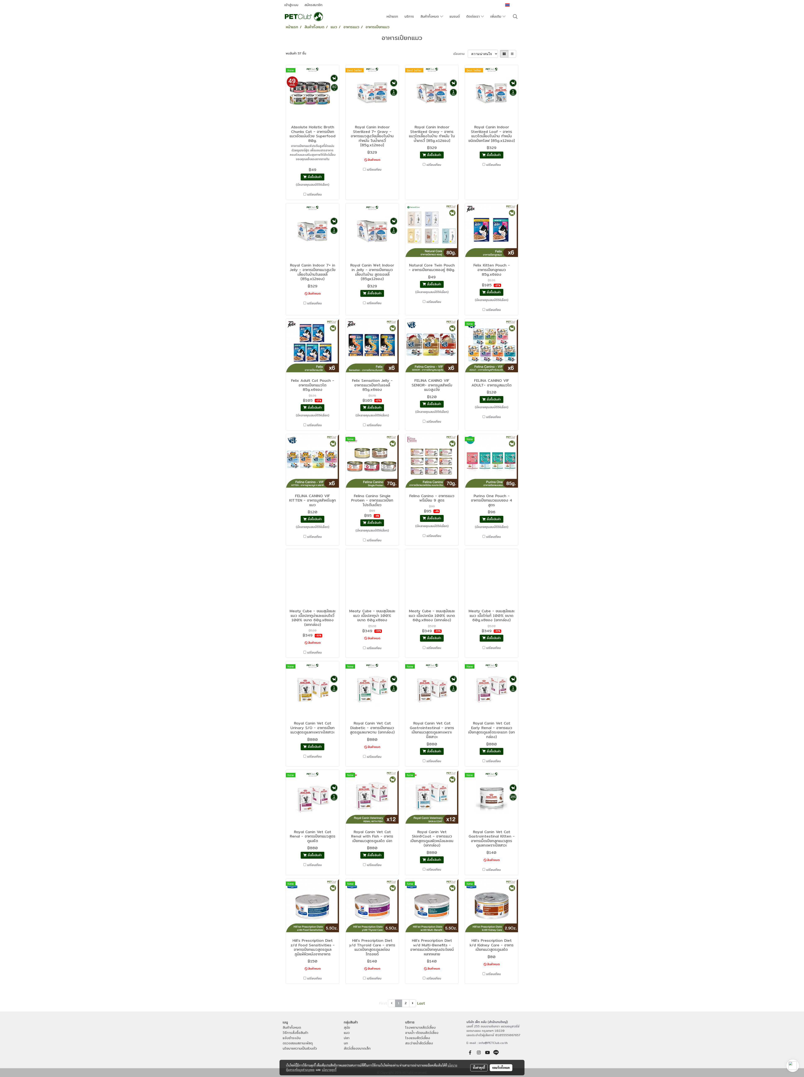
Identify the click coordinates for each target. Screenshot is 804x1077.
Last (421, 1003)
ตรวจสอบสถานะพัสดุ (298, 1043)
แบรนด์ (455, 16)
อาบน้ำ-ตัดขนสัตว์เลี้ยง (421, 1032)
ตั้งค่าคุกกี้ (479, 1067)
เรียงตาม (460, 54)
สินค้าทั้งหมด (430, 16)
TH (513, 5)
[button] (515, 17)
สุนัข (347, 1027)
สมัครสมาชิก (313, 5)
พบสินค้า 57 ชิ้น (296, 53)
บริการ (409, 16)
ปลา (346, 1038)
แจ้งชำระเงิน (292, 1038)
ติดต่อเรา (473, 16)
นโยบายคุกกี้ (329, 1070)
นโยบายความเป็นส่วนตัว (300, 1048)
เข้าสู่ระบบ (291, 5)
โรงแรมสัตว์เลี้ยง (417, 1038)
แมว (347, 1032)
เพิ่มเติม (496, 16)
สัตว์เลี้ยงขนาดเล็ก (357, 1048)
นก (346, 1043)
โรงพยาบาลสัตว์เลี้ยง (420, 1027)
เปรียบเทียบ (314, 194)
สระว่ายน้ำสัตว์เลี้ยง (419, 1043)
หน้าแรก (392, 16)
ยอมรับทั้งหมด (501, 1067)
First (383, 1003)
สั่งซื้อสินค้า (314, 177)
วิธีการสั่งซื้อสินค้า (295, 1032)
